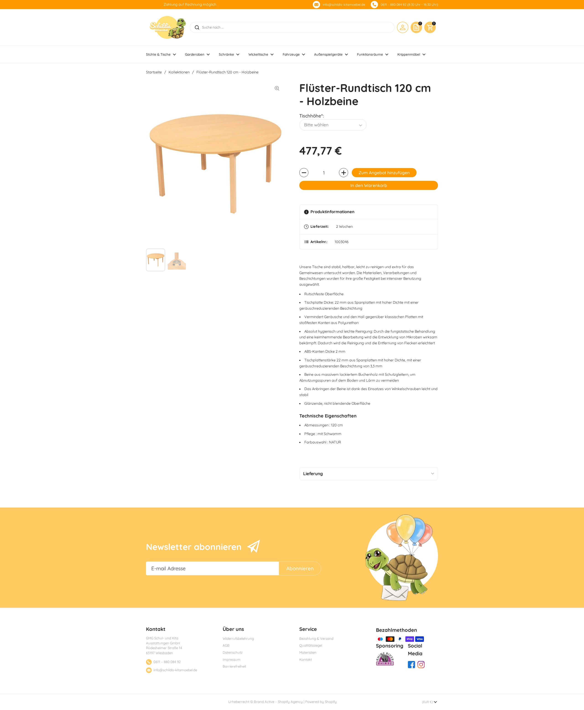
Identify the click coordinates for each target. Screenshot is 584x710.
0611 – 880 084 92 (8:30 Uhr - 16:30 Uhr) (409, 5)
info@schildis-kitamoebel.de (344, 5)
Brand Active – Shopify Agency (278, 702)
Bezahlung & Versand (316, 638)
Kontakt (305, 659)
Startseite (154, 72)
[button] (430, 27)
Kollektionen (179, 72)
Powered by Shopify (321, 702)
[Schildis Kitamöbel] (168, 27)
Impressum (231, 659)
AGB (226, 645)
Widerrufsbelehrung (238, 638)
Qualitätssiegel (310, 645)
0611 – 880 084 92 (167, 662)
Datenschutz (232, 652)
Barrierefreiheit (234, 666)
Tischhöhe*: (311, 116)
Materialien (307, 652)
